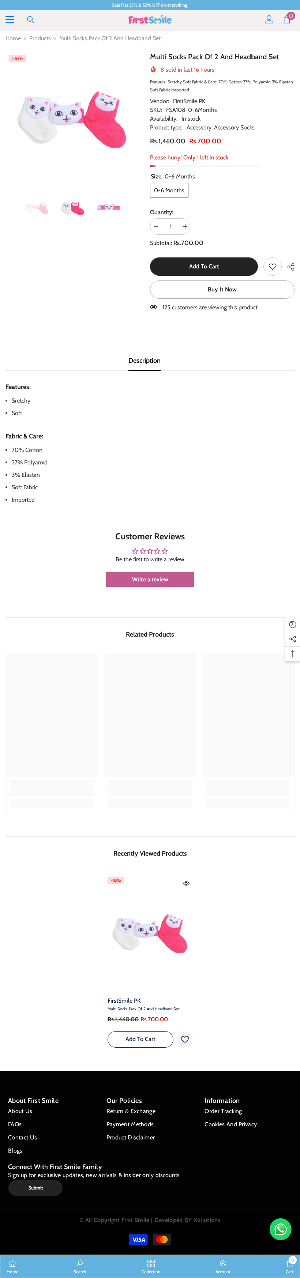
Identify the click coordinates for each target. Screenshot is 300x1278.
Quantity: (161, 212)
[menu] (9, 19)
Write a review (150, 579)
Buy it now (222, 289)
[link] (272, 266)
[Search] (30, 19)
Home (13, 38)
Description (144, 361)
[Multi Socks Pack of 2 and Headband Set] (150, 933)
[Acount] (269, 19)
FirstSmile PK (189, 101)
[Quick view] (186, 883)
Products (40, 38)
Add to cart (204, 266)
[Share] (288, 267)
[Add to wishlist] (185, 1039)
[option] (72, 118)
